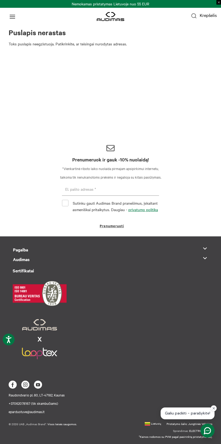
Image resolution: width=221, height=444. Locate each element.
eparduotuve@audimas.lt (26, 411)
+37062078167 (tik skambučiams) (33, 403)
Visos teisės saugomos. (62, 424)
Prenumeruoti (112, 225)
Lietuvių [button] (155, 423)
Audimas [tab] (21, 259)
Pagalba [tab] (20, 249)
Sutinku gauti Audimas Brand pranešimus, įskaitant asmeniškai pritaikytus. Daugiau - (115, 206)
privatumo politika (143, 209)
